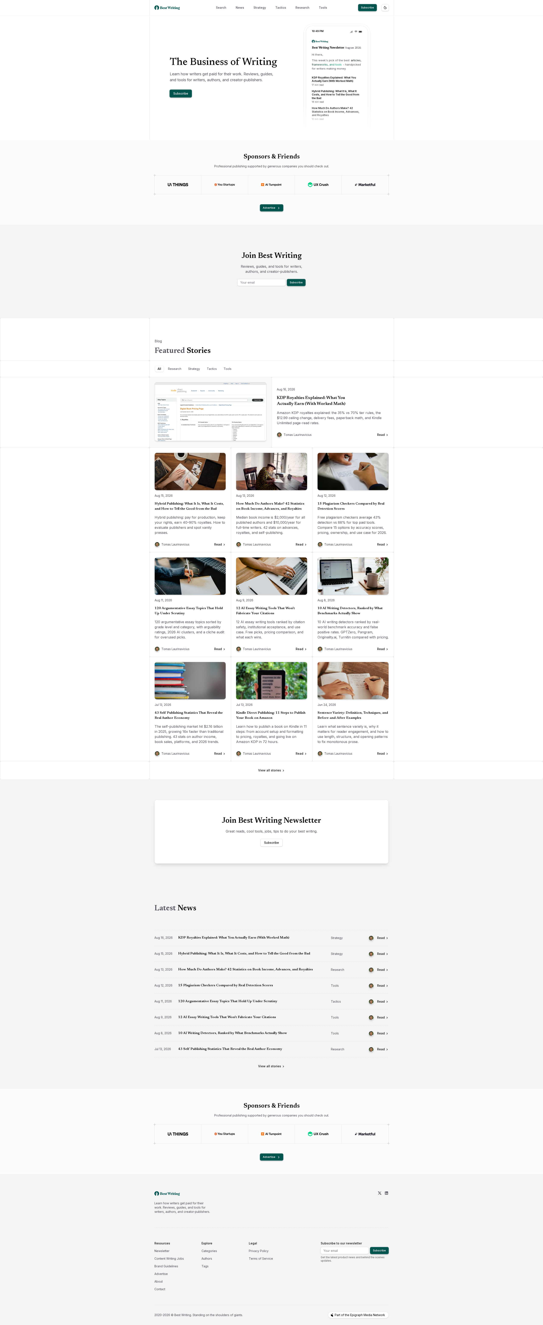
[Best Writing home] (168, 7)
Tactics (280, 7)
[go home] (167, 1193)
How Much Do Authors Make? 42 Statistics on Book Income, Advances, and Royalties (270, 506)
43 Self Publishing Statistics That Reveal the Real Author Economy (189, 715)
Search (221, 7)
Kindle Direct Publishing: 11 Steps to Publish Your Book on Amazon (270, 715)
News (240, 7)
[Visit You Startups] (224, 184)
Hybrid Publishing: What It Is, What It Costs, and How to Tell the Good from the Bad (189, 506)
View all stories (269, 770)
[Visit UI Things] (178, 184)
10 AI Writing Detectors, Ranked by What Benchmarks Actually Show (350, 611)
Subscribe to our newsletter (341, 1243)
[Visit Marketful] (365, 184)
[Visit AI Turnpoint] (271, 184)
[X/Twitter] (380, 1202)
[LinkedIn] (386, 1202)
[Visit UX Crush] (318, 184)
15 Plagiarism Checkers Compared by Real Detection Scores (351, 506)
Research (302, 7)
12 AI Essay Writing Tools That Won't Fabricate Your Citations (265, 611)
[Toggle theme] (385, 7)
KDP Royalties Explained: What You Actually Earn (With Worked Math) (311, 401)
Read (381, 938)
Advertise (269, 207)
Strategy (259, 7)
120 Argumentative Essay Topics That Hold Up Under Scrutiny (189, 611)
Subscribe (367, 7)
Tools (323, 7)
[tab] (159, 369)
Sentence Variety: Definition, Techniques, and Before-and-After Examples (353, 715)
